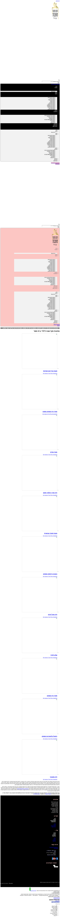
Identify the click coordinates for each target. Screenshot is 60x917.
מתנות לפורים (52, 100)
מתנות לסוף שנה (52, 108)
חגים (56, 93)
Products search (56, 81)
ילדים (56, 110)
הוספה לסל (45, 373)
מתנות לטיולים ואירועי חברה (49, 115)
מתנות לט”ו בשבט (51, 99)
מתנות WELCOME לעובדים (49, 119)
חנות (56, 92)
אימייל (56, 865)
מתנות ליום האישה (51, 103)
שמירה (58, 896)
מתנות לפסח (52, 101)
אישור (58, 891)
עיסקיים (55, 111)
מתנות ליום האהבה (51, 109)
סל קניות (55, 125)
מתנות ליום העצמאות (51, 105)
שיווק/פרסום (35, 895)
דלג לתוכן (58, 0)
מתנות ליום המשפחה (51, 104)
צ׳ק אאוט (55, 899)
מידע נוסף (53, 91)
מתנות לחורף (52, 120)
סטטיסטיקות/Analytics (43, 895)
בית (56, 86)
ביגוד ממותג (52, 122)
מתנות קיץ (53, 121)
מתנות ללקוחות (52, 118)
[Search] (59, 83)
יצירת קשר (54, 126)
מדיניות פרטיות (33, 890)
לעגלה (58, 899)
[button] (55, 902)
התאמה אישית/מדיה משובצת (26, 895)
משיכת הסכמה (51, 896)
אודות (56, 87)
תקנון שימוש (53, 820)
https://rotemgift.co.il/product (23, 788)
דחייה (55, 896)
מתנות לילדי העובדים (51, 116)
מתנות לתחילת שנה (51, 107)
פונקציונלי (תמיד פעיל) (53, 895)
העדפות (55, 891)
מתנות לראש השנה (51, 97)
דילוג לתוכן (57, 900)
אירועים (55, 123)
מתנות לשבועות (52, 102)
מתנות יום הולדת (52, 117)
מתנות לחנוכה (52, 98)
